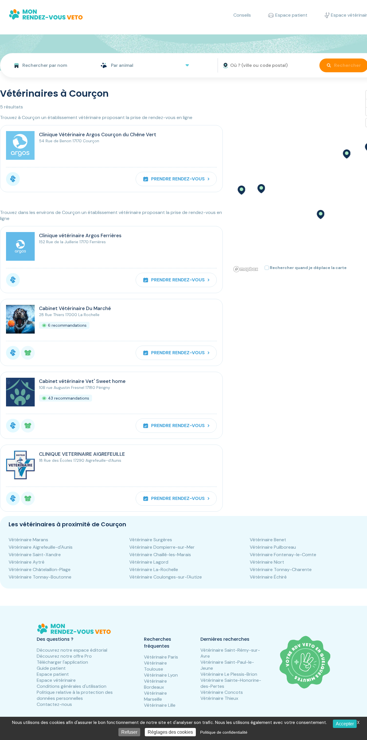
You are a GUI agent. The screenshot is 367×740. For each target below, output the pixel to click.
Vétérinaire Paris (161, 657)
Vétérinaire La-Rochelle (153, 569)
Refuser (129, 732)
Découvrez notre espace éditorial (72, 650)
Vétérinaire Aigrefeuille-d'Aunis (41, 547)
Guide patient (51, 668)
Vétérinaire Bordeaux (155, 684)
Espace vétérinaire (56, 680)
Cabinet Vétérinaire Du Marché (75, 308)
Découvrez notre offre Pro (64, 656)
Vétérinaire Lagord (148, 562)
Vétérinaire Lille (159, 705)
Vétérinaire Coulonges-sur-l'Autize (165, 577)
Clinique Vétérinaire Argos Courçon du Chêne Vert (97, 134)
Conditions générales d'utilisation (71, 686)
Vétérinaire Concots (221, 692)
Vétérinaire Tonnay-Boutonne (40, 577)
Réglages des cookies (170, 732)
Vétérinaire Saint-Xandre (35, 555)
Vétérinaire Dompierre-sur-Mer (162, 547)
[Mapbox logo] (245, 269)
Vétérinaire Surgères (150, 540)
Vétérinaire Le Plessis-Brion (228, 674)
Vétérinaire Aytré (26, 562)
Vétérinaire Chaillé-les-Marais (160, 555)
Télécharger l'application (62, 662)
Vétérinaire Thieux (219, 698)
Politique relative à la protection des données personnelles (75, 695)
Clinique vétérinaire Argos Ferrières (80, 235)
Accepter (345, 723)
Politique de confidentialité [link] (223, 732)
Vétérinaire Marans (28, 540)
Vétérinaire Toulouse (155, 666)
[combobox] (48, 65)
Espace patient (53, 674)
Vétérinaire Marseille (155, 696)
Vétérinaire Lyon (161, 675)
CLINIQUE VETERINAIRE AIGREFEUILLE (82, 454)
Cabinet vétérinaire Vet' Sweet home (82, 381)
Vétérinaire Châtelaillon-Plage (40, 569)
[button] (346, 154)
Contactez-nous (54, 704)
